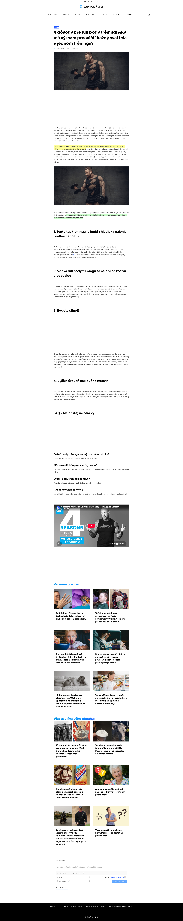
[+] (84, 873)
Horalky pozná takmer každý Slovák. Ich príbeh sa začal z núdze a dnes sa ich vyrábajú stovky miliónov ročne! (70, 793)
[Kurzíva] (60, 873)
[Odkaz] (79, 873)
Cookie (103, 906)
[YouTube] (91, 1)
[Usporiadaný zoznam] (68, 873)
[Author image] (55, 49)
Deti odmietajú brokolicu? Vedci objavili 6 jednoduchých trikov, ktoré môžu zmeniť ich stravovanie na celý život (71, 658)
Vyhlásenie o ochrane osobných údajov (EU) (120, 906)
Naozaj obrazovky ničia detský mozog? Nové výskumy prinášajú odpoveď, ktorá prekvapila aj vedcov (110, 658)
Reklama (52, 906)
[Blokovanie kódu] (76, 873)
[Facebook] (85, 1)
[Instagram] (88, 1)
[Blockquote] (73, 873)
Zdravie (56, 27)
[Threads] (97, 1)
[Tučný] (57, 873)
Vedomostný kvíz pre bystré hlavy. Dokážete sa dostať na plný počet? (109, 833)
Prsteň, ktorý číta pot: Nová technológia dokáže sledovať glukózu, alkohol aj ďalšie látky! (71, 616)
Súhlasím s (114, 877)
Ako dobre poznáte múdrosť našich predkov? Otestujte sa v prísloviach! (110, 792)
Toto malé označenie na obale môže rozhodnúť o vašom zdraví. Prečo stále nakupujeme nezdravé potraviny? (111, 699)
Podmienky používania (91, 906)
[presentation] (72, 599)
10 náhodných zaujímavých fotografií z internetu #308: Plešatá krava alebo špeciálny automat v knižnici (109, 749)
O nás (59, 906)
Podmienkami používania (117, 877)
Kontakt (66, 906)
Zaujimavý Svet (65, 49)
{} (81, 873)
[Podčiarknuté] (63, 873)
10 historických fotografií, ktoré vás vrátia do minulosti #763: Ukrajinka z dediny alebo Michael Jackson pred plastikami (71, 751)
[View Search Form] (149, 15)
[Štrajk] (65, 873)
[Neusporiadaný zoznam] (71, 873)
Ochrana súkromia (76, 906)
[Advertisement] (87, 565)
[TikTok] (94, 1)
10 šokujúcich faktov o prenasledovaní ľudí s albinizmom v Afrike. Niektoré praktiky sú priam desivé (110, 617)
